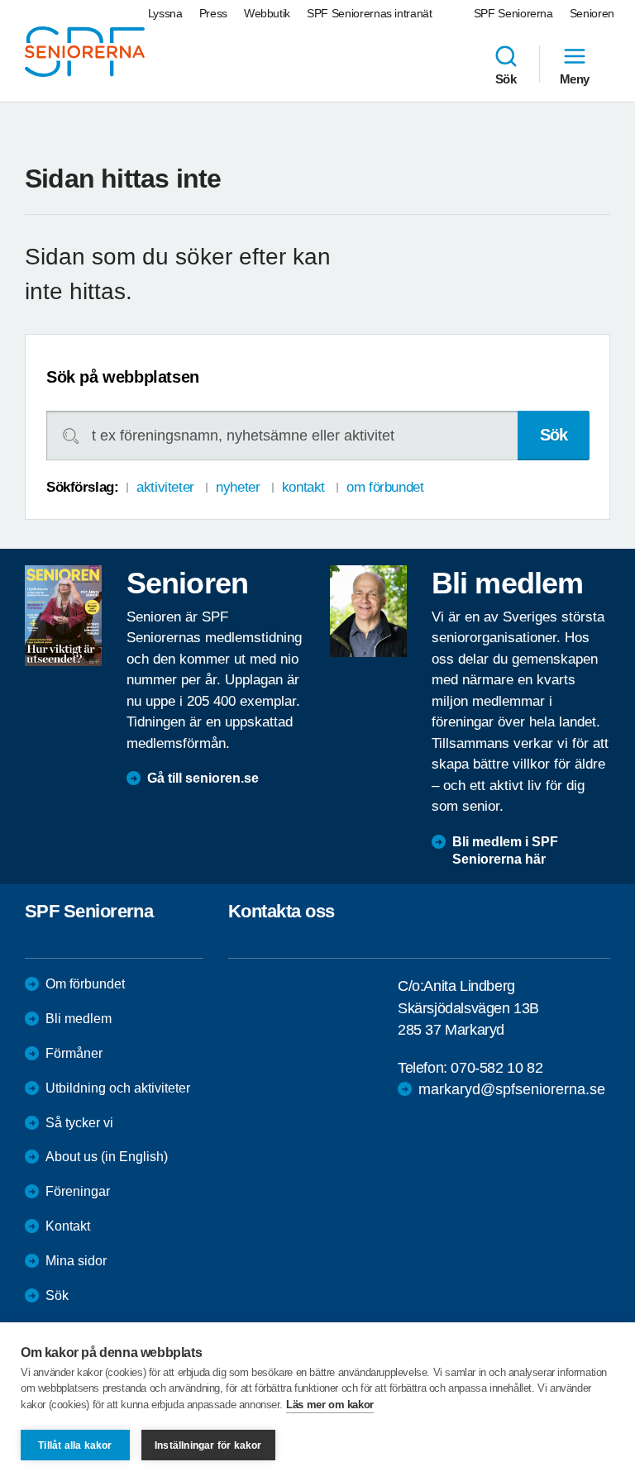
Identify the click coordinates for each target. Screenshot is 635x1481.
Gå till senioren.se (203, 778)
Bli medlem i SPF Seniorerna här (505, 850)
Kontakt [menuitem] (67, 1226)
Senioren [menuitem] (592, 13)
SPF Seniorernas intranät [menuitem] (369, 13)
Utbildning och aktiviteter (117, 1088)
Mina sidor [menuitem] (76, 1261)
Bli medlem (78, 1019)
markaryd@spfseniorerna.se (511, 1089)
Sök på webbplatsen (122, 377)
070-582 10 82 (496, 1068)
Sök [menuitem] (506, 78)
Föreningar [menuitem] (77, 1191)
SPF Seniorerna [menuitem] (513, 13)
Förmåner (74, 1053)
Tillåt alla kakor (75, 1445)
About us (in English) (106, 1157)
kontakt (303, 487)
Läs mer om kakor (330, 1404)
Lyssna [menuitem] (165, 13)
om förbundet (384, 487)
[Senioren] (63, 615)
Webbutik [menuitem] (267, 13)
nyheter (238, 487)
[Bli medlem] (368, 611)
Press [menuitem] (213, 13)
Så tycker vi (79, 1123)
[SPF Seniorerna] (85, 51)
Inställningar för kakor (208, 1445)
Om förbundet (85, 984)
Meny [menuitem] (575, 78)
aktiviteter (164, 487)
